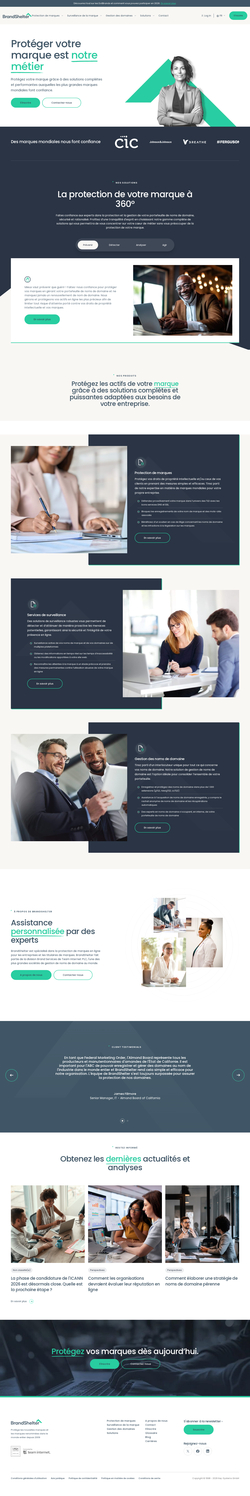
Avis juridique (58, 1478)
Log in (207, 15)
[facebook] (198, 1451)
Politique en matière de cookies (118, 1478)
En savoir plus (168, 3)
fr (221, 15)
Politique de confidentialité (83, 1478)
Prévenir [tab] (88, 245)
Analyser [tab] (141, 245)
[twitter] (188, 1451)
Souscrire (198, 1429)
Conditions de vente (149, 1478)
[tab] (122, 1121)
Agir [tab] (164, 245)
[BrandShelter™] (17, 15)
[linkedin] (207, 1451)
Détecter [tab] (114, 245)
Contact (164, 15)
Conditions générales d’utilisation (29, 1478)
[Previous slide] (11, 1075)
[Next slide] (238, 1075)
